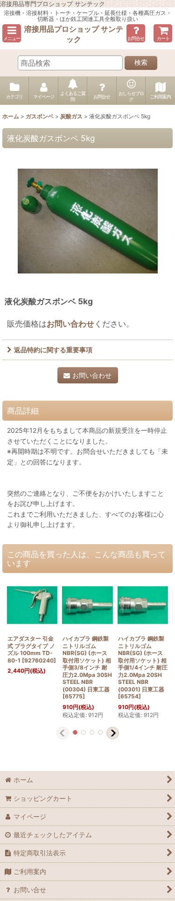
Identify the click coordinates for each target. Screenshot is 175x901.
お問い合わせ (70, 323)
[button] (11, 33)
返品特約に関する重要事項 (53, 350)
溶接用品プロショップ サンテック (73, 34)
